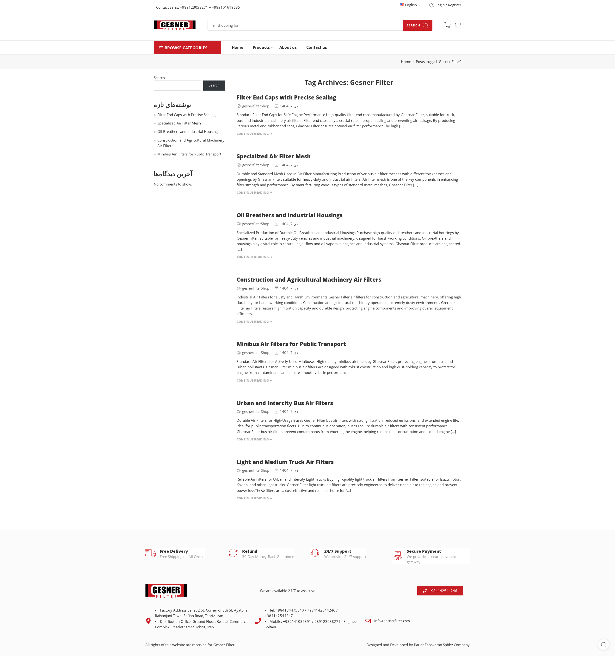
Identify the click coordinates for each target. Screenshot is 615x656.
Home (237, 47)
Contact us (316, 47)
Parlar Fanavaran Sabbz (433, 645)
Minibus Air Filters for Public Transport (291, 344)
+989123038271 (194, 7)
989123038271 (327, 621)
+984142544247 (279, 615)
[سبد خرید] (447, 25)
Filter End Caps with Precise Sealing (286, 97)
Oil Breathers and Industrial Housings (290, 215)
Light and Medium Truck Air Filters (285, 462)
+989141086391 (297, 621)
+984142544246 (321, 610)
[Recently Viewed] (603, 644)
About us (288, 47)
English (411, 5)
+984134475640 (290, 610)
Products (261, 47)
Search (413, 25)
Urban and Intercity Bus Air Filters (285, 403)
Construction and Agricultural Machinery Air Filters (309, 279)
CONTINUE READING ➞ (254, 133)
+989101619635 (226, 7)
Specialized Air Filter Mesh (274, 156)
